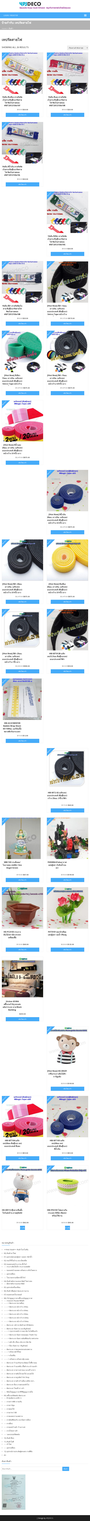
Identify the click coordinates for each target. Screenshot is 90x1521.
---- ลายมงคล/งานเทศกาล (13, 1416)
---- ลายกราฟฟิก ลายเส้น (13, 1401)
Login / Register (11, 15)
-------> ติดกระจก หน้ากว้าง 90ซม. (16, 1314)
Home (4, 28)
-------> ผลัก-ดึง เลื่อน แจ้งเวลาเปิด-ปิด (17, 1342)
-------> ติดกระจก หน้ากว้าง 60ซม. (16, 1310)
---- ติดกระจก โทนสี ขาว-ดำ (14, 1388)
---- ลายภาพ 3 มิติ (10, 1412)
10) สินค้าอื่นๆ (9, 1438)
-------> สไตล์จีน (9, 1355)
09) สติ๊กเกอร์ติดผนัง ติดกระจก (15, 1395)
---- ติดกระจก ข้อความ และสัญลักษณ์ (17, 1329)
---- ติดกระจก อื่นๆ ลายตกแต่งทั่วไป (16, 1384)
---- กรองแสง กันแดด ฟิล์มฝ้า (14, 1301)
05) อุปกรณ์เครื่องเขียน (12, 1287)
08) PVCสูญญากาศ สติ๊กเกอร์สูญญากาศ (18, 1298)
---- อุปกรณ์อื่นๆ (9, 1274)
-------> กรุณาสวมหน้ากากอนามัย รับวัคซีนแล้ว (21, 1331)
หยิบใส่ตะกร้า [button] (22, 115)
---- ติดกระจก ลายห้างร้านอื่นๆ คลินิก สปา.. (19, 1381)
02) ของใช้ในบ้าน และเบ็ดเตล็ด (15, 1260)
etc (5, 1455)
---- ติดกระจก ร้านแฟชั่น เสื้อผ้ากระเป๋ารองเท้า (20, 1366)
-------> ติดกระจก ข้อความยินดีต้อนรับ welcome (21, 1338)
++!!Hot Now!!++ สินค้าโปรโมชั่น (16, 1249)
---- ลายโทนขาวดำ (11, 1431)
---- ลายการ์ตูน (9, 1405)
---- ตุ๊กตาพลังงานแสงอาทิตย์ (14, 1284)
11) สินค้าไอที (9, 1442)
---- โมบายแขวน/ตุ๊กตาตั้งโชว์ (14, 1277)
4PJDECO (49, 1518)
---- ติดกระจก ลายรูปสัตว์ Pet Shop (16, 1377)
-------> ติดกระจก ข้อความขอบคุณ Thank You (20, 1335)
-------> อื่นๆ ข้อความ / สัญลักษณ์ (16, 1346)
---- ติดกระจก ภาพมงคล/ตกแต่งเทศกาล (18, 1349)
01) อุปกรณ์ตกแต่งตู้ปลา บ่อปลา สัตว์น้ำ (18, 1257)
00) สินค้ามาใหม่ (10, 1253)
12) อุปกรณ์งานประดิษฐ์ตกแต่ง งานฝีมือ (18, 1451)
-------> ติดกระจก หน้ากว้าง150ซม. (16, 1321)
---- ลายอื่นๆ (8, 1423)
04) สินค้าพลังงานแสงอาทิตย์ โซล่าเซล (18, 1281)
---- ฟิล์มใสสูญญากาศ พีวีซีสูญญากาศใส (18, 1392)
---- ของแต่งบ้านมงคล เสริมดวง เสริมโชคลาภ (20, 1270)
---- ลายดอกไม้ (9, 1409)
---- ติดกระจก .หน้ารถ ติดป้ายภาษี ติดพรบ (19, 1325)
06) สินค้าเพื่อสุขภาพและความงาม (16, 1291)
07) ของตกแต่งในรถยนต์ (13, 1294)
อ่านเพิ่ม (22, 1228)
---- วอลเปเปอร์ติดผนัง (12, 1434)
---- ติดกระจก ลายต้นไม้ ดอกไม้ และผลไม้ (19, 1374)
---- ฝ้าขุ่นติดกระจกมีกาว (13, 1398)
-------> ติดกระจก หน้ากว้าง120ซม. (16, 1318)
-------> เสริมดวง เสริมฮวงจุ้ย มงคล (16, 1359)
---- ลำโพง (7, 1444)
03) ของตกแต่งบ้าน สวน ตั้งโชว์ (15, 1264)
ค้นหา (66, 1469)
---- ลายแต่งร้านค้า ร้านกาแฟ (14, 1427)
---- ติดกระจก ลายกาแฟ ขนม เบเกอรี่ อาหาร (20, 1370)
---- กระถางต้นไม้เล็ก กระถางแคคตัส (17, 1266)
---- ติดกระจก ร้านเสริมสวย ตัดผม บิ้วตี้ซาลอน (20, 1363)
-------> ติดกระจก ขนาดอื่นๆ (14, 1303)
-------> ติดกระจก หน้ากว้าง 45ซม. (16, 1307)
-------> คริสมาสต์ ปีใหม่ (12, 1352)
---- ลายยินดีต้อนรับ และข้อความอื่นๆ (17, 1420)
